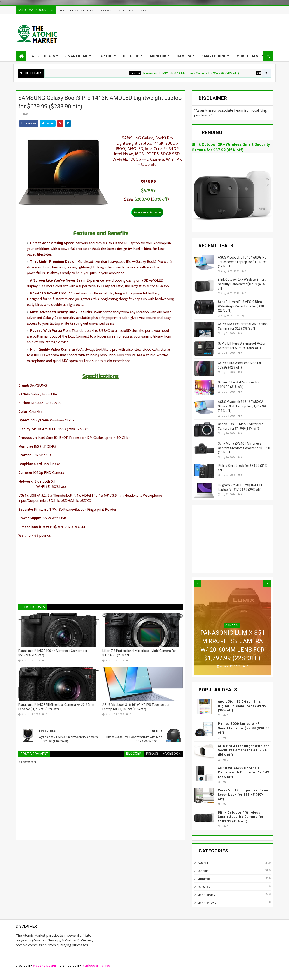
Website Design (45, 965)
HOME (62, 10)
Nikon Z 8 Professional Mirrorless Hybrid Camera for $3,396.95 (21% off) (139, 653)
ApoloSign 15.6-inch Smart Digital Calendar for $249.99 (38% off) (242, 706)
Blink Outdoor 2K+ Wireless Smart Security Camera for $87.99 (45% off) (242, 284)
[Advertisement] (191, 32)
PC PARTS (204, 886)
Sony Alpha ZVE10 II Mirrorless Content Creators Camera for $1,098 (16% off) (244, 448)
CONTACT (143, 10)
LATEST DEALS (42, 56)
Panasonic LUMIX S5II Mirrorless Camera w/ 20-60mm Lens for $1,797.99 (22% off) (56, 707)
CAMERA (184, 56)
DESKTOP (131, 56)
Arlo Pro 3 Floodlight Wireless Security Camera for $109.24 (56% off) (244, 750)
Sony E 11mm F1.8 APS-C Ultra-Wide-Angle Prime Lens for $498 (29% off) (241, 306)
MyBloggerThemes (96, 965)
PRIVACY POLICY (82, 10)
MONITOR (158, 56)
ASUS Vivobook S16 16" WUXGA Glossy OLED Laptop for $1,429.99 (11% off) (242, 406)
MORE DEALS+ (248, 56)
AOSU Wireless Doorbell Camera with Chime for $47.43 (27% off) (243, 772)
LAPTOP (105, 56)
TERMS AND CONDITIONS (115, 10)
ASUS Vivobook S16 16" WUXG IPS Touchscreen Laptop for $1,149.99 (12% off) (136, 707)
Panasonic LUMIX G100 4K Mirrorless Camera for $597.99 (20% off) (172, 73)
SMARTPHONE (214, 56)
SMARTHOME (76, 56)
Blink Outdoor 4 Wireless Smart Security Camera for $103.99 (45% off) (241, 817)
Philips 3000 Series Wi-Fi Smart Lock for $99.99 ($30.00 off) (243, 728)
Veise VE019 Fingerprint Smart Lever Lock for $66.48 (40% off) (244, 794)
